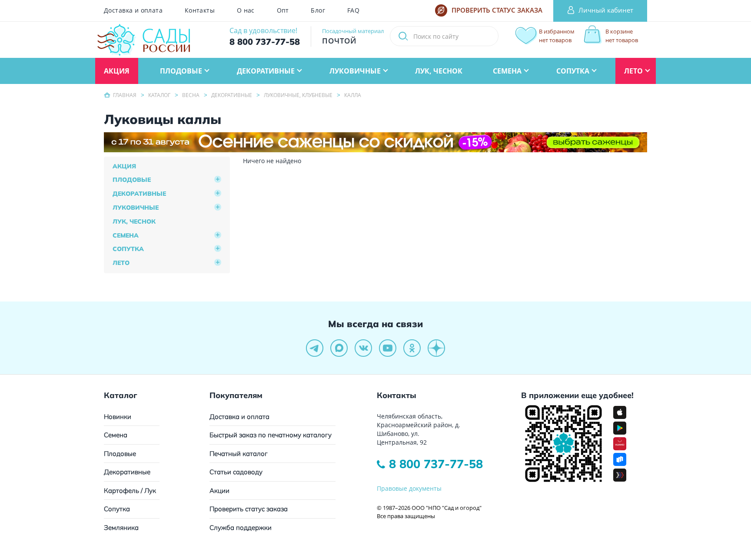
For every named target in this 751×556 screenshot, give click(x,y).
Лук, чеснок (134, 221)
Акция (124, 166)
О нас (246, 10)
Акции (219, 490)
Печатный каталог (238, 453)
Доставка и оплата (133, 10)
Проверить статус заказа (248, 509)
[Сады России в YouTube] (387, 348)
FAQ (353, 10)
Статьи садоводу (236, 472)
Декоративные (139, 194)
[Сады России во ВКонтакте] (363, 348)
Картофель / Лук (130, 490)
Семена (126, 235)
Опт (283, 10)
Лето (121, 263)
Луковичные (136, 207)
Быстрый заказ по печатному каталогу (270, 435)
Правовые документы (409, 488)
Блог (318, 10)
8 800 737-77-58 (436, 463)
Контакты (200, 10)
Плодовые (132, 180)
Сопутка (128, 249)
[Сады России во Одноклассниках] (412, 348)
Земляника (121, 527)
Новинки (117, 416)
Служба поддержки (240, 527)
